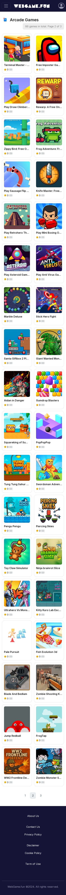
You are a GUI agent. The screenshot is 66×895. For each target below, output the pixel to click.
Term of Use (33, 863)
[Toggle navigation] (6, 6)
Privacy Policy (33, 834)
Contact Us (33, 826)
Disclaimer (33, 845)
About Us (33, 816)
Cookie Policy (33, 853)
